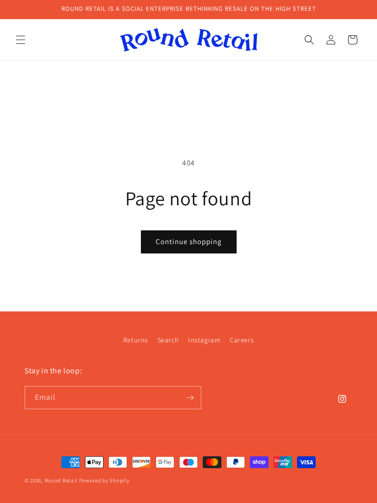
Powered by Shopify (104, 480)
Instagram (204, 339)
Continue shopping (189, 241)
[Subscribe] (190, 397)
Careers (242, 339)
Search (168, 339)
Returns (135, 339)
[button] (20, 40)
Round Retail (61, 480)
